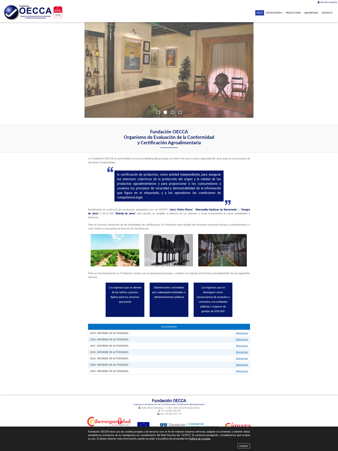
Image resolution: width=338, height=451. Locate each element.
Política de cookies (199, 438)
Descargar (242, 333)
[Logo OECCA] (27, 12)
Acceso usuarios (328, 2)
